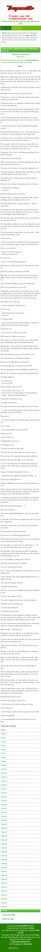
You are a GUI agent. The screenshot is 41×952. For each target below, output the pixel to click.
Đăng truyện (5, 28)
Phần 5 (3, 746)
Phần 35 (4, 864)
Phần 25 (4, 824)
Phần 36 (4, 867)
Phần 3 (3, 738)
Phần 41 (4, 887)
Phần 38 (4, 875)
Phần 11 (4, 769)
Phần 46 (4, 907)
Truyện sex (6, 33)
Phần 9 (3, 761)
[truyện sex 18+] (20, 12)
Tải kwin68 (22, 948)
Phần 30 (4, 844)
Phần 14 (4, 781)
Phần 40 (4, 883)
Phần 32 (4, 852)
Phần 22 (4, 812)
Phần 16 (4, 789)
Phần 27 (4, 832)
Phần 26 (4, 828)
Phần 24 (4, 820)
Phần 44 (4, 899)
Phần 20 (4, 804)
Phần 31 (4, 848)
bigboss (29, 948)
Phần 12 (4, 773)
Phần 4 (3, 742)
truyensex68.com (23, 926)
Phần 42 (4, 891)
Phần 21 (4, 808)
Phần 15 (4, 785)
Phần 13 (4, 777)
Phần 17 (4, 793)
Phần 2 (3, 734)
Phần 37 (4, 871)
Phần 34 (4, 860)
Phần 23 (4, 816)
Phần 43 (4, 895)
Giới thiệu (17, 28)
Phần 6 (3, 749)
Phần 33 (4, 856)
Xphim (31, 928)
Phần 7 (3, 753)
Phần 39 (4, 879)
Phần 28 (4, 836)
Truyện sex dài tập (8, 915)
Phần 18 (4, 797)
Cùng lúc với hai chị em (20, 54)
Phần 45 (4, 903)
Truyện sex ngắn (8, 919)
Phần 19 (4, 801)
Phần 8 (3, 757)
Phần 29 (4, 840)
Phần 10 (4, 765)
